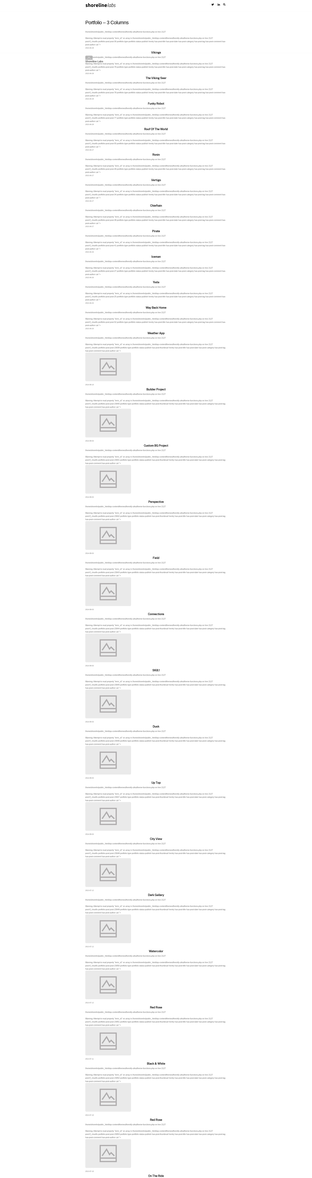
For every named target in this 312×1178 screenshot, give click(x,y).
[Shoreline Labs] (100, 7)
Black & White (156, 1063)
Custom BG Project (156, 445)
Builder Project (156, 389)
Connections (156, 614)
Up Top (156, 782)
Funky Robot (156, 103)
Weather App (155, 333)
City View (156, 839)
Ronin (156, 154)
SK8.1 (156, 670)
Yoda (156, 282)
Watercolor (156, 951)
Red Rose (156, 1007)
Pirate (156, 231)
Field (156, 557)
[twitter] (212, 4)
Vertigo (156, 180)
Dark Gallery (156, 895)
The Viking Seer (156, 78)
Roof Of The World (156, 129)
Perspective (156, 501)
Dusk (156, 726)
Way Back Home (156, 307)
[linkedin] (218, 4)
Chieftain (156, 205)
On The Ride (156, 1176)
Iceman (156, 256)
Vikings (156, 52)
